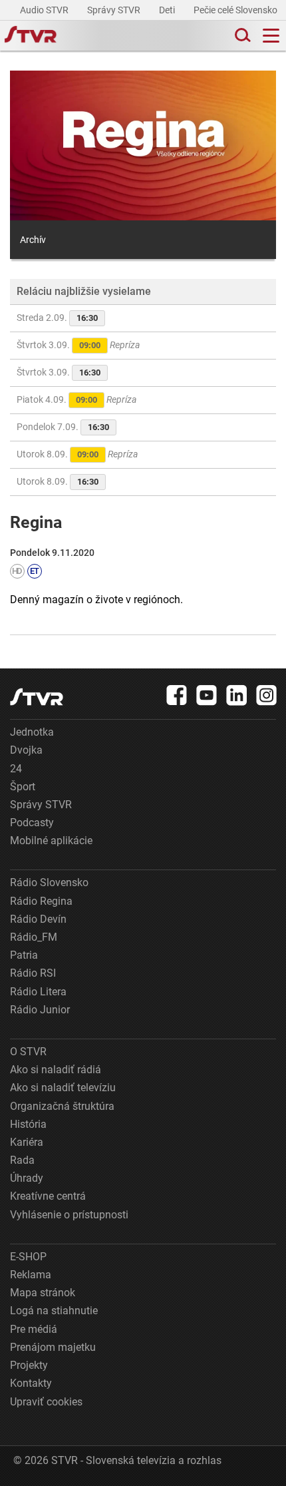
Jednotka (32, 732)
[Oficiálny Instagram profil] (266, 695)
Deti (168, 10)
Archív (33, 239)
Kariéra (26, 1142)
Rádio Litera (38, 991)
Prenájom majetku (53, 1347)
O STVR (28, 1051)
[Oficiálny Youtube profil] (207, 695)
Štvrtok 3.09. (78, 345)
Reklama (30, 1274)
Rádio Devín (38, 919)
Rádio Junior (40, 1009)
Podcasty (32, 822)
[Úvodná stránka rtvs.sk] (30, 36)
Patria (24, 955)
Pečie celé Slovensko (236, 10)
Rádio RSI (33, 973)
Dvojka (26, 750)
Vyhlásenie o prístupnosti (69, 1214)
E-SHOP (28, 1256)
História (28, 1124)
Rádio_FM (33, 937)
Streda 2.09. (57, 317)
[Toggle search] (241, 36)
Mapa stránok (42, 1292)
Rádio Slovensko (49, 882)
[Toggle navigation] (271, 36)
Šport (22, 786)
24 (16, 768)
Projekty (29, 1365)
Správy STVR (114, 10)
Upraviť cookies (46, 1401)
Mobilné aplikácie (51, 840)
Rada (22, 1160)
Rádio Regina (41, 901)
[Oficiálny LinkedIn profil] (236, 695)
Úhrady (26, 1178)
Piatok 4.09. (76, 399)
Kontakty (31, 1383)
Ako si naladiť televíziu (63, 1087)
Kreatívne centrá (48, 1196)
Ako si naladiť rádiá (55, 1069)
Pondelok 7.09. (63, 426)
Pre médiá (33, 1329)
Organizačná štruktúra (62, 1106)
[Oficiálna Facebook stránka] (177, 695)
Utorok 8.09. (77, 454)
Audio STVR (45, 10)
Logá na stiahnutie (54, 1310)
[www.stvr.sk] (36, 697)
